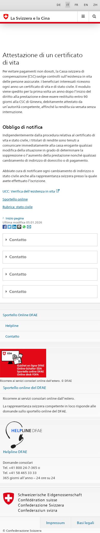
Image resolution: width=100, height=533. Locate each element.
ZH (95, 5)
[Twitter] (9, 226)
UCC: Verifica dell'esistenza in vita (29, 191)
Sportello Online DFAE (20, 315)
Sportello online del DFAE (24, 387)
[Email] (29, 226)
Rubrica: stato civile (18, 207)
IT (67, 5)
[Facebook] (5, 226)
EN (86, 5)
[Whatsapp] (24, 226)
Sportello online (15, 199)
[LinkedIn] (14, 226)
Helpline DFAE (15, 451)
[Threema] (19, 226)
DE (59, 5)
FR (76, 5)
